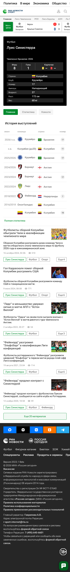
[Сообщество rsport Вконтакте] (36, 429)
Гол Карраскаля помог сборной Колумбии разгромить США (23, 270)
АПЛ (60, 19)
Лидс (27, 186)
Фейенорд (30, 195)
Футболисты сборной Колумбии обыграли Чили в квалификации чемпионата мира (23, 233)
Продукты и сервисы (49, 454)
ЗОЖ (55, 449)
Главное (7, 19)
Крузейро (37, 80)
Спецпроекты (11, 454)
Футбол (11, 41)
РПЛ (36, 19)
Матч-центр (8, 26)
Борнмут (29, 167)
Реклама (28, 454)
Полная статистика (14, 220)
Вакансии (8, 469)
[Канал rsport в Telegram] (62, 429)
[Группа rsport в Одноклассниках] (49, 429)
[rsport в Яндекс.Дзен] (23, 429)
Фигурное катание (25, 449)
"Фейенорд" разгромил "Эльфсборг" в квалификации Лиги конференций (25, 345)
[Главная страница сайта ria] (4, 11)
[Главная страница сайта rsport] (20, 11)
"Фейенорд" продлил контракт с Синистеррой (23, 382)
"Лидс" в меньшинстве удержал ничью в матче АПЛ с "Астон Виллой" (23, 307)
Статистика (28, 112)
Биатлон (44, 449)
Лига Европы (48, 19)
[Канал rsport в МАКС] (9, 429)
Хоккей (65, 449)
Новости (46, 112)
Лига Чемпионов (23, 19)
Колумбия (30, 212)
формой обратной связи (35, 529)
